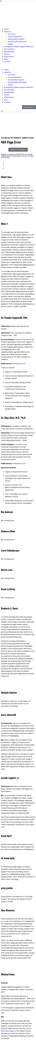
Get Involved (9, 49)
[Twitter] (8, 683)
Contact (7, 61)
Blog (5, 59)
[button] (18, 65)
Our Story (12, 34)
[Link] (3, 683)
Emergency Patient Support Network (18, 46)
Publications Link (19, 363)
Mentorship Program (16, 39)
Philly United (9, 56)
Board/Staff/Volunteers (17, 41)
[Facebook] (19, 683)
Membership (9, 51)
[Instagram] (14, 683)
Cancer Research (15, 36)
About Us (7, 31)
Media (10, 44)
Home (6, 29)
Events (6, 54)
